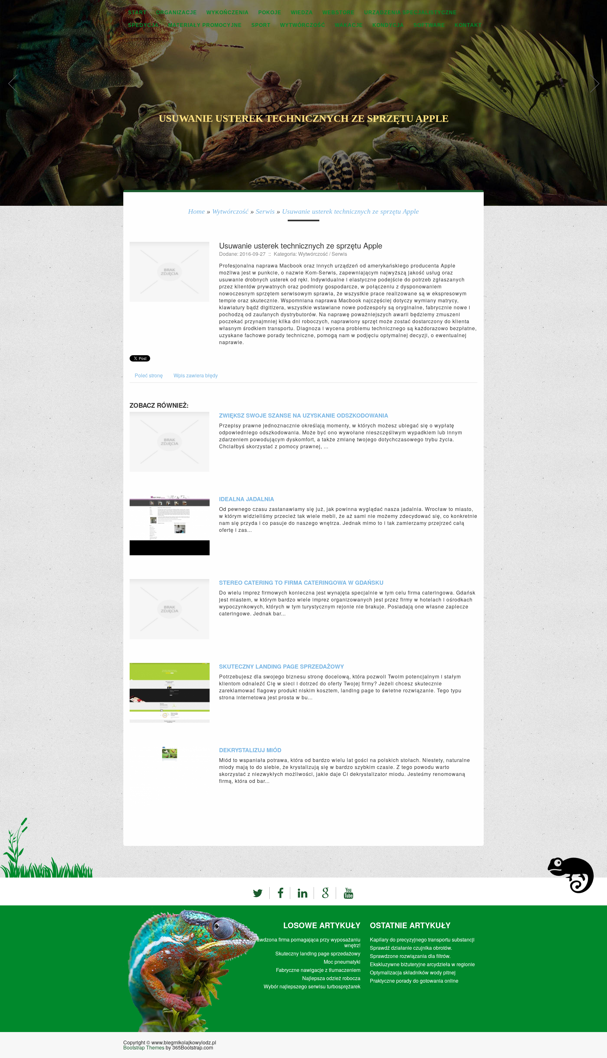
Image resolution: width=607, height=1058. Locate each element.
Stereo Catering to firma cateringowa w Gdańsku (301, 582)
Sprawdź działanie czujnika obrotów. (411, 947)
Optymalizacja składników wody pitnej (413, 972)
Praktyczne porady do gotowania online (414, 980)
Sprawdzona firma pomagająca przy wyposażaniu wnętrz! (304, 942)
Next (594, 90)
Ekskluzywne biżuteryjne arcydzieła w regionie (422, 964)
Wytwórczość (230, 211)
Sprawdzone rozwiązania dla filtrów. (410, 956)
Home (196, 211)
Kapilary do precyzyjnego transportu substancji (422, 939)
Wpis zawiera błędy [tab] (196, 375)
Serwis (265, 211)
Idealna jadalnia (246, 499)
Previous (13, 90)
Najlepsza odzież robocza (331, 978)
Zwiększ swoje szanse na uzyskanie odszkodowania (303, 415)
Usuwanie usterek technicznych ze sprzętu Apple (350, 211)
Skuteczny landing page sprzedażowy (281, 666)
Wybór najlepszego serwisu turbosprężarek (312, 986)
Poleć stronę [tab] (149, 375)
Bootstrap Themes (143, 1047)
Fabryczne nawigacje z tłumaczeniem (318, 969)
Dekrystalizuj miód (250, 750)
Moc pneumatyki (342, 961)
